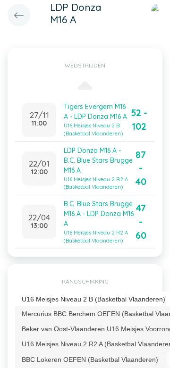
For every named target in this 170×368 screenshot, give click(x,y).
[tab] (90, 359)
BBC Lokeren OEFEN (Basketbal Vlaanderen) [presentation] (90, 359)
